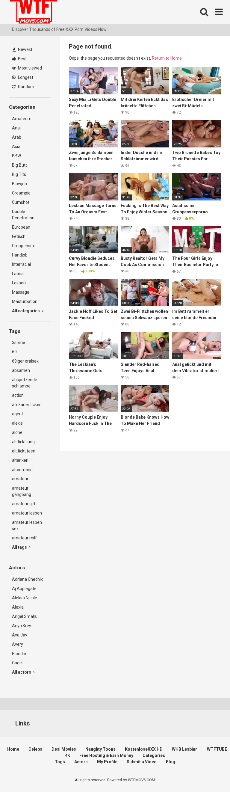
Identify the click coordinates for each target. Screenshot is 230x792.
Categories (154, 755)
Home (13, 749)
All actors (22, 672)
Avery (17, 644)
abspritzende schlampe (24, 382)
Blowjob (19, 183)
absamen (21, 370)
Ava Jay (19, 635)
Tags (60, 761)
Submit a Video (142, 761)
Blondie (19, 653)
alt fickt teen (23, 451)
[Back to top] (210, 774)
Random (25, 86)
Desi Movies (64, 749)
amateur (20, 478)
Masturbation (24, 301)
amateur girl (23, 503)
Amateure (21, 118)
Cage (17, 662)
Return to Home (167, 58)
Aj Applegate (24, 588)
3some (18, 342)
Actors (81, 761)
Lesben (19, 282)
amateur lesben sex (27, 525)
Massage (20, 292)
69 (14, 351)
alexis (17, 423)
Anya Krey (21, 625)
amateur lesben (27, 513)
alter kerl (20, 460)
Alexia (18, 607)
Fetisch (18, 236)
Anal (16, 128)
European (21, 227)
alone (17, 432)
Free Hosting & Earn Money (106, 755)
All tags (20, 547)
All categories (26, 310)
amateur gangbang (21, 491)
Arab (16, 137)
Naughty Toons (100, 749)
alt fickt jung (23, 441)
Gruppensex (23, 245)
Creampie (21, 193)
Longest (25, 77)
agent (17, 413)
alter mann (22, 469)
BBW (16, 155)
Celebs (35, 749)
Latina (18, 273)
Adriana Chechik (27, 579)
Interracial (21, 264)
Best (22, 58)
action (18, 395)
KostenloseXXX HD (144, 749)
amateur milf (24, 537)
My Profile (107, 761)
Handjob (20, 255)
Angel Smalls (24, 616)
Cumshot (20, 202)
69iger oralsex (25, 361)
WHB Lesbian (185, 749)
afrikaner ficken (27, 404)
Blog (170, 761)
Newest (24, 49)
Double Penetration (23, 214)
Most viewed (29, 68)
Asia (16, 146)
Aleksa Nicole (24, 597)
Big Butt (19, 165)
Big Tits (19, 174)
